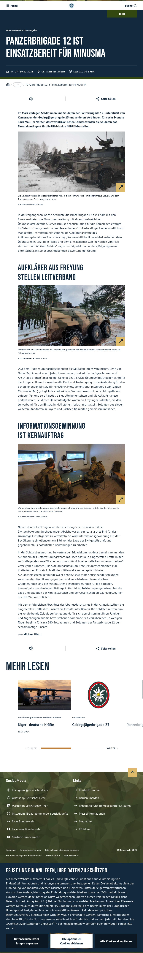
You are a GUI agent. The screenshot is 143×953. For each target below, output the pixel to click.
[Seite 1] (56, 748)
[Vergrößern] (120, 187)
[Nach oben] (132, 772)
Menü (14, 5)
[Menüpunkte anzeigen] (17, 84)
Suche (129, 5)
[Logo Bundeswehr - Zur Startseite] (71, 5)
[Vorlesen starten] (31, 98)
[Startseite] (8, 85)
